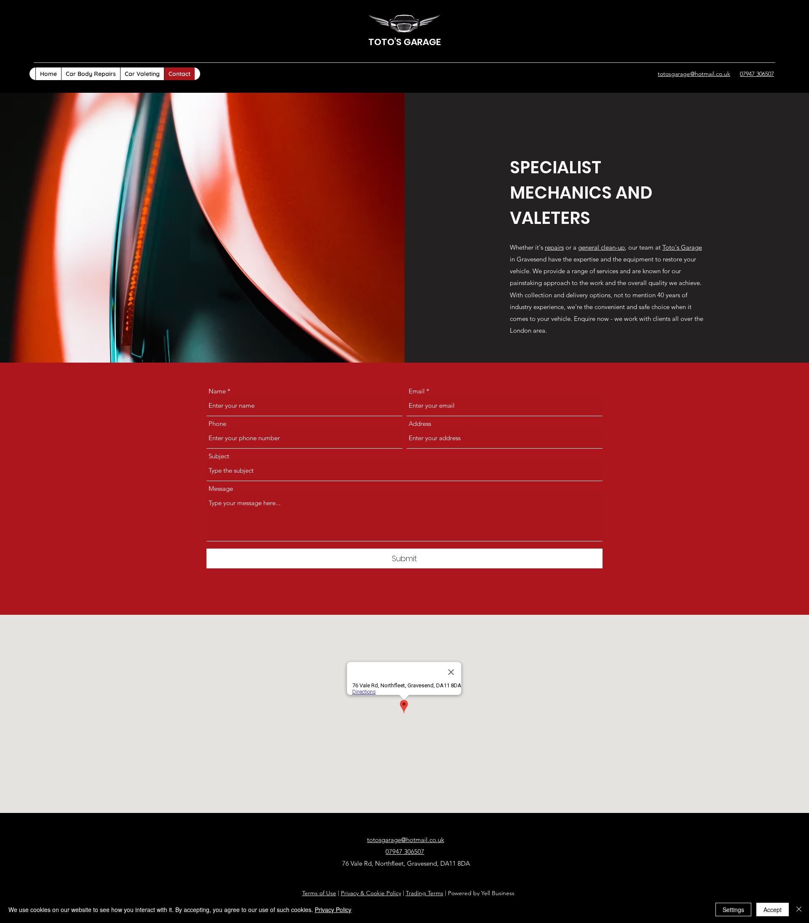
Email (417, 391)
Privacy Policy (333, 909)
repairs (554, 247)
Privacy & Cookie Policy (371, 893)
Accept (772, 909)
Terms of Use (319, 893)
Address (420, 423)
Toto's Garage (682, 247)
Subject (219, 456)
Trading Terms (424, 893)
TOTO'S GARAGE (404, 41)
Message (221, 488)
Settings (733, 909)
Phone (217, 423)
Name (217, 391)
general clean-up (601, 247)
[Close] (799, 909)
